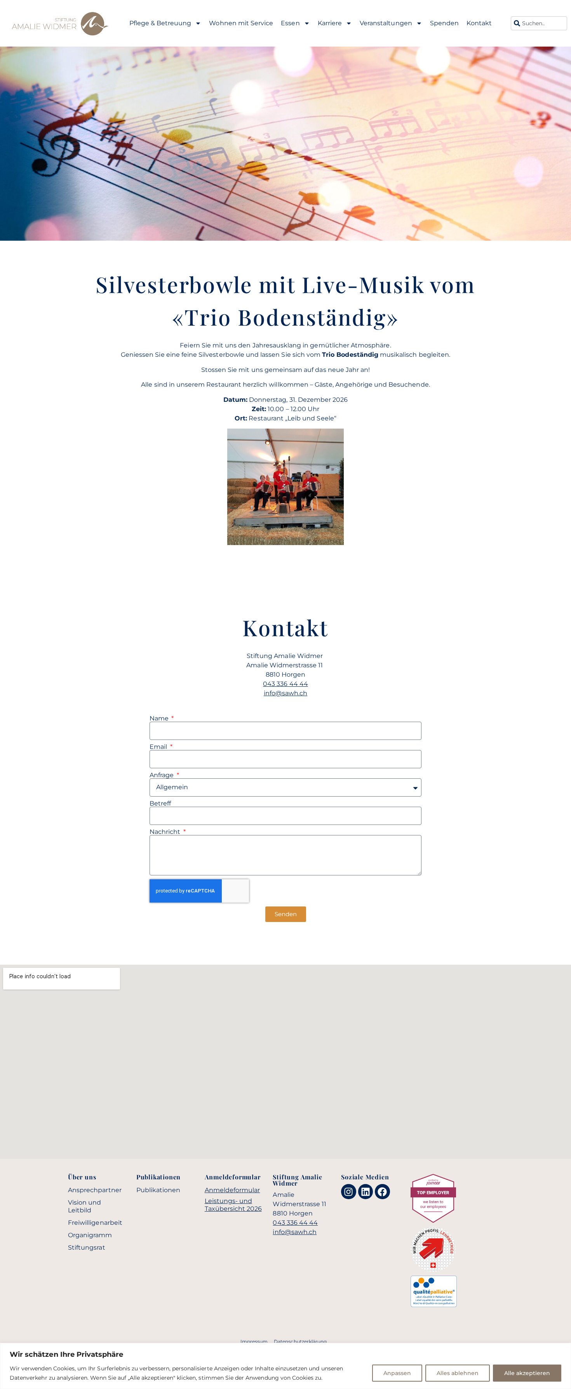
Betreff (160, 803)
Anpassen (397, 1373)
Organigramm (90, 1235)
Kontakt (479, 23)
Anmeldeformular (232, 1190)
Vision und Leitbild (84, 1206)
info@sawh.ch (286, 693)
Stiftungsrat (86, 1247)
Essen (290, 23)
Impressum (254, 1341)
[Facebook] (382, 1191)
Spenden (444, 23)
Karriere (330, 23)
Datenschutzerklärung (300, 1341)
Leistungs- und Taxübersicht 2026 (233, 1204)
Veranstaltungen (386, 23)
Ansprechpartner (95, 1190)
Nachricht (166, 832)
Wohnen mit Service (241, 23)
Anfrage (162, 775)
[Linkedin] (365, 1191)
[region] (285, 1366)
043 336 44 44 (285, 684)
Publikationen (158, 1190)
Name (160, 718)
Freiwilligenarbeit (95, 1222)
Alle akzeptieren (527, 1373)
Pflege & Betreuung (160, 23)
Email (159, 747)
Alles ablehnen (458, 1373)
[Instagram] (348, 1191)
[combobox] (539, 23)
